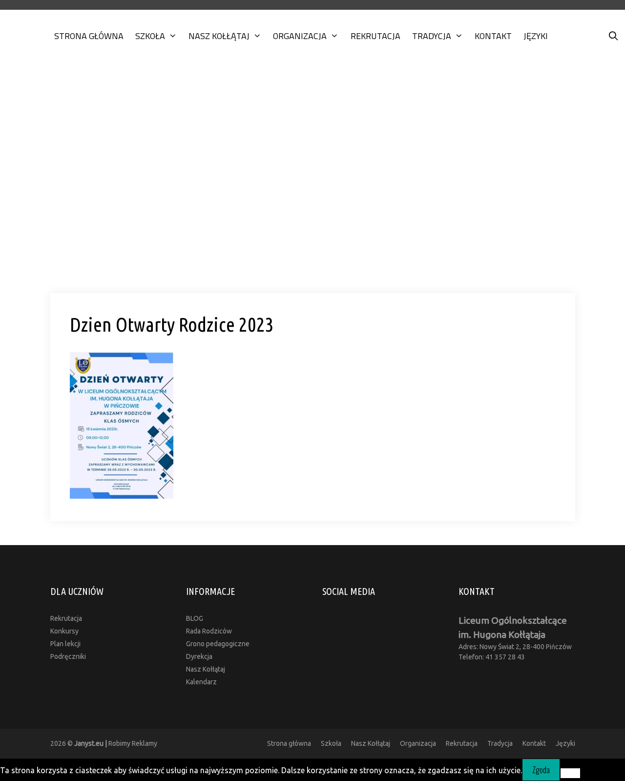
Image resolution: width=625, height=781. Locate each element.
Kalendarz (201, 682)
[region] (312, 182)
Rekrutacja (375, 35)
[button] (312, 266)
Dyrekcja (199, 656)
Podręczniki (68, 656)
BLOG (194, 618)
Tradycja (431, 35)
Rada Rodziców (209, 631)
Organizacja (300, 35)
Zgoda (541, 770)
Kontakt (493, 35)
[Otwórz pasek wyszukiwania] (613, 36)
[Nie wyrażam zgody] (570, 773)
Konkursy (64, 631)
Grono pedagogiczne (218, 644)
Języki (535, 35)
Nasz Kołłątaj (219, 35)
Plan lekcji (65, 644)
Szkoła (150, 35)
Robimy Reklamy (115, 743)
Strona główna (89, 35)
